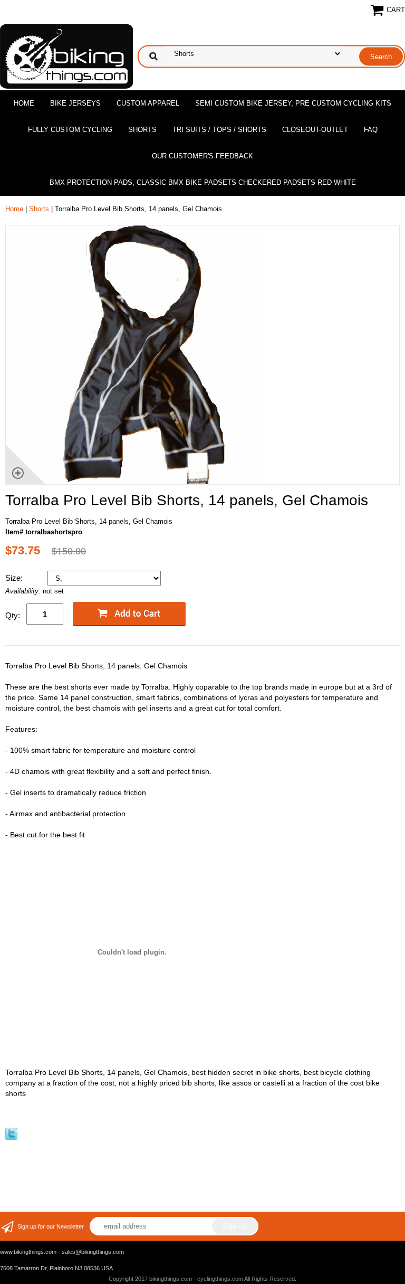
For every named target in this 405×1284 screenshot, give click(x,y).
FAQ (371, 130)
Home (24, 103)
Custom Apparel (148, 103)
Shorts (142, 130)
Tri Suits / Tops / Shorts (219, 130)
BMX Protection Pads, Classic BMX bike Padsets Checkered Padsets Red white (203, 182)
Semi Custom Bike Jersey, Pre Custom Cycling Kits (293, 103)
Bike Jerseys (75, 103)
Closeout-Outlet (315, 130)
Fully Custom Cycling (70, 130)
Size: (15, 577)
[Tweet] (11, 1137)
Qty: (12, 615)
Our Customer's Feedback (202, 156)
